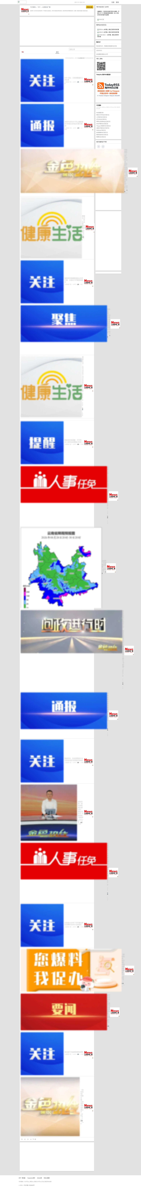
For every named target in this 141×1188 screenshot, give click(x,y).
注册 (112, 2)
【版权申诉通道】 (80, 10)
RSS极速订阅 (99, 112)
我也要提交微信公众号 (102, 54)
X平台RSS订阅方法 (101, 119)
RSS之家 (39, 1178)
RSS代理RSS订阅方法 (102, 123)
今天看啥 (33, 7)
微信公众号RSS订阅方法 (102, 115)
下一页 (34, 1139)
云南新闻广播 (46, 7)
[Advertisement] (108, 241)
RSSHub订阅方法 (101, 130)
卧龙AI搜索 (47, 1178)
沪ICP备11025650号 (29, 1185)
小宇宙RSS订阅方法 (101, 117)
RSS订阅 (101, 19)
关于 (20, 1178)
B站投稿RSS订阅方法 (102, 132)
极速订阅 (101, 13)
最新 (57, 52)
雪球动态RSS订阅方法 (102, 134)
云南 (78, 82)
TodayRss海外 (31, 1178)
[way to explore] (22, 3)
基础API (101, 29)
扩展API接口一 (103, 35)
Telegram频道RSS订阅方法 (103, 126)
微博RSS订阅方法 (101, 137)
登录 (117, 2)
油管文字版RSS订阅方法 (102, 128)
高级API (101, 32)
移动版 (23, 1178)
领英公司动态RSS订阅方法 (103, 121)
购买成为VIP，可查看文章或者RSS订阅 (106, 46)
